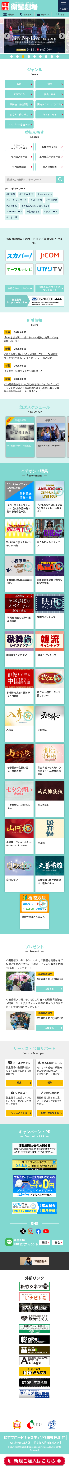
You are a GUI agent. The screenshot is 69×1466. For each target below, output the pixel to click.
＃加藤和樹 (11, 205)
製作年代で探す (50, 146)
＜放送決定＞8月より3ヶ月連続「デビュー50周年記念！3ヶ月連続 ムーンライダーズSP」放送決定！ (31, 355)
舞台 (57, 1242)
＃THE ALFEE (26, 194)
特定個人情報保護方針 (46, 1442)
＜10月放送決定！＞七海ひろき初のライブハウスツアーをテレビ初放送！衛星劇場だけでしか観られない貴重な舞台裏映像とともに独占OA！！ (31, 388)
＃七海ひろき (33, 211)
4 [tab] (29, 57)
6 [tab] (40, 57)
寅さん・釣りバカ (19, 114)
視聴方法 (27, 14)
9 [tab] (57, 57)
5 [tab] (34, 57)
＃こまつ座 (11, 217)
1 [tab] (11, 57)
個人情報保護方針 (20, 1442)
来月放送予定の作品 (49, 156)
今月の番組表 (19, 166)
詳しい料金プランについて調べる (49, 288)
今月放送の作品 (19, 156)
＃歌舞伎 (10, 194)
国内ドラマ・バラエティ (49, 104)
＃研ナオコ (36, 200)
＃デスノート (51, 211)
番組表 (11, 14)
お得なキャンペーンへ (19, 288)
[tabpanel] (34, 36)
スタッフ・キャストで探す (19, 147)
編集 (19, 1082)
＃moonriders (44, 194)
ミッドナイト (50, 114)
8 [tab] (52, 57)
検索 (62, 14)
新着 (7, 332)
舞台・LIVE (50, 94)
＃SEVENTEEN (14, 211)
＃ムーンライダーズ (16, 200)
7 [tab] (46, 57)
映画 (19, 84)
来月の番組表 (50, 166)
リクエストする (19, 1112)
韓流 (50, 84)
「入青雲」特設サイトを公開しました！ (24, 371)
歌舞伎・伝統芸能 (19, 104)
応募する (49, 988)
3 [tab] (23, 57)
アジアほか (19, 94)
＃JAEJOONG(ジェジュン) (35, 205)
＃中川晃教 (51, 200)
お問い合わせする (50, 1112)
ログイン (45, 14)
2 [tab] (17, 57)
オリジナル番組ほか (19, 124)
